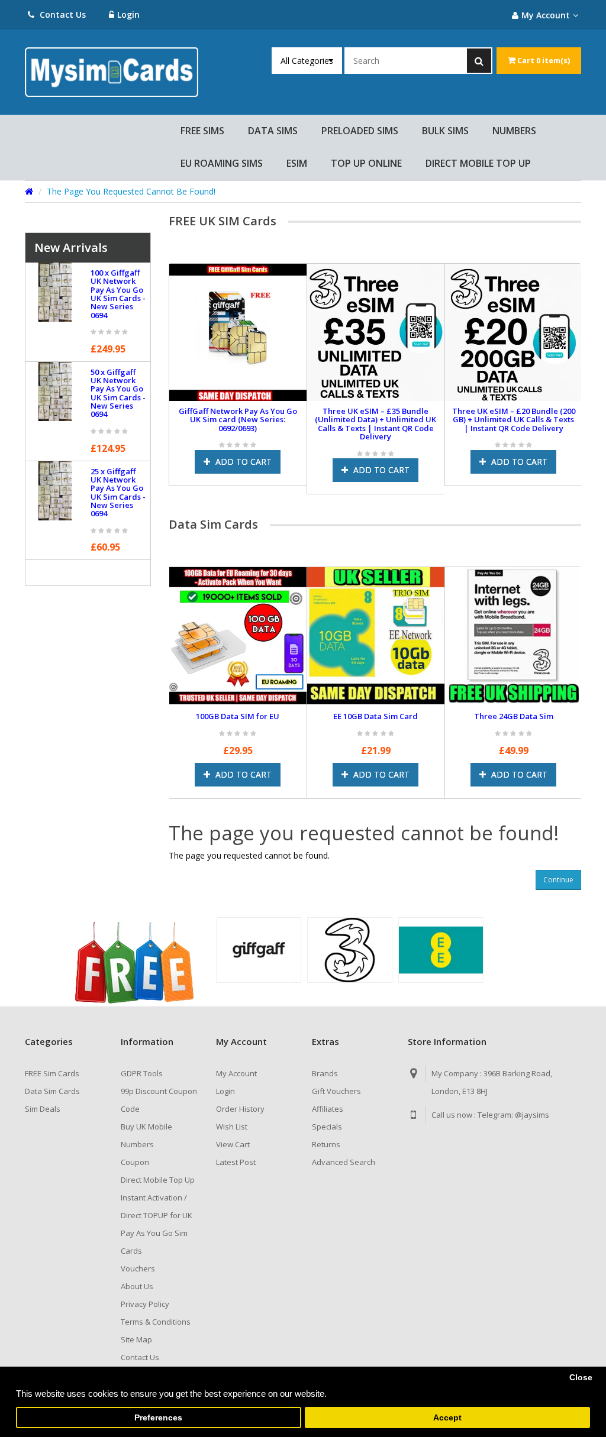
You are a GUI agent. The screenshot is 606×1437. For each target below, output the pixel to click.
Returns (326, 1144)
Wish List (231, 1126)
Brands (325, 1073)
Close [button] (580, 1377)
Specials (327, 1126)
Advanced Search (343, 1162)
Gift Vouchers (336, 1091)
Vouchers (138, 1268)
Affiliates (327, 1108)
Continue (558, 880)
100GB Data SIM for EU (237, 716)
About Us (137, 1286)
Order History (240, 1108)
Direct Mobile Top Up (158, 1179)
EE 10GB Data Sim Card (375, 716)
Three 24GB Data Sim (513, 716)
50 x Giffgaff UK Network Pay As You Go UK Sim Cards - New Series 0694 (118, 393)
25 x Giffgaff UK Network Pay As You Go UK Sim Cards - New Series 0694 (118, 492)
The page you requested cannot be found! (131, 191)
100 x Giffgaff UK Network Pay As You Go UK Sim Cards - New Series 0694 (118, 293)
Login (128, 14)
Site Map (136, 1339)
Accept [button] (447, 1417)
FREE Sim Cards (52, 1073)
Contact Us (61, 14)
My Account (236, 1073)
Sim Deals (42, 1108)
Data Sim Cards (52, 1091)
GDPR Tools (142, 1073)
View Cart (233, 1144)
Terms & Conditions (156, 1321)
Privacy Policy (145, 1304)
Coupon (135, 1162)
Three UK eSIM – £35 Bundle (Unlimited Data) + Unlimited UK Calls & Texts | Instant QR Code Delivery (502, 424)
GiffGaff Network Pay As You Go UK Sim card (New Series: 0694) (227, 415)
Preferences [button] (158, 1417)
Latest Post (236, 1162)
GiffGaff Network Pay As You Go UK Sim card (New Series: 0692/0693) (365, 419)
